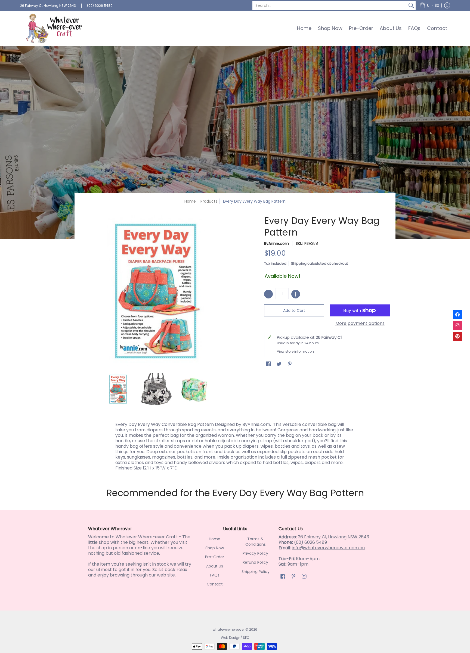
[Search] (411, 5)
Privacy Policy (255, 553)
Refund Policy (255, 562)
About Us (214, 566)
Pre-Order (214, 557)
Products (208, 201)
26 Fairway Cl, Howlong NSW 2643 (48, 5)
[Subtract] (268, 294)
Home (190, 201)
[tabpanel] (235, 445)
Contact (215, 584)
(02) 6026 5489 (100, 5)
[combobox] (329, 5)
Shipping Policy (256, 571)
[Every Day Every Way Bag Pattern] (118, 389)
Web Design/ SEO (235, 637)
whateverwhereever (229, 629)
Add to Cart (294, 310)
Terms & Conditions (255, 541)
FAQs (214, 575)
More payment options (360, 323)
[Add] (295, 294)
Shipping (299, 263)
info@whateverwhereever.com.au (328, 548)
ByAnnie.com (276, 243)
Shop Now (214, 548)
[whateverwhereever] (54, 28)
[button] (429, 5)
